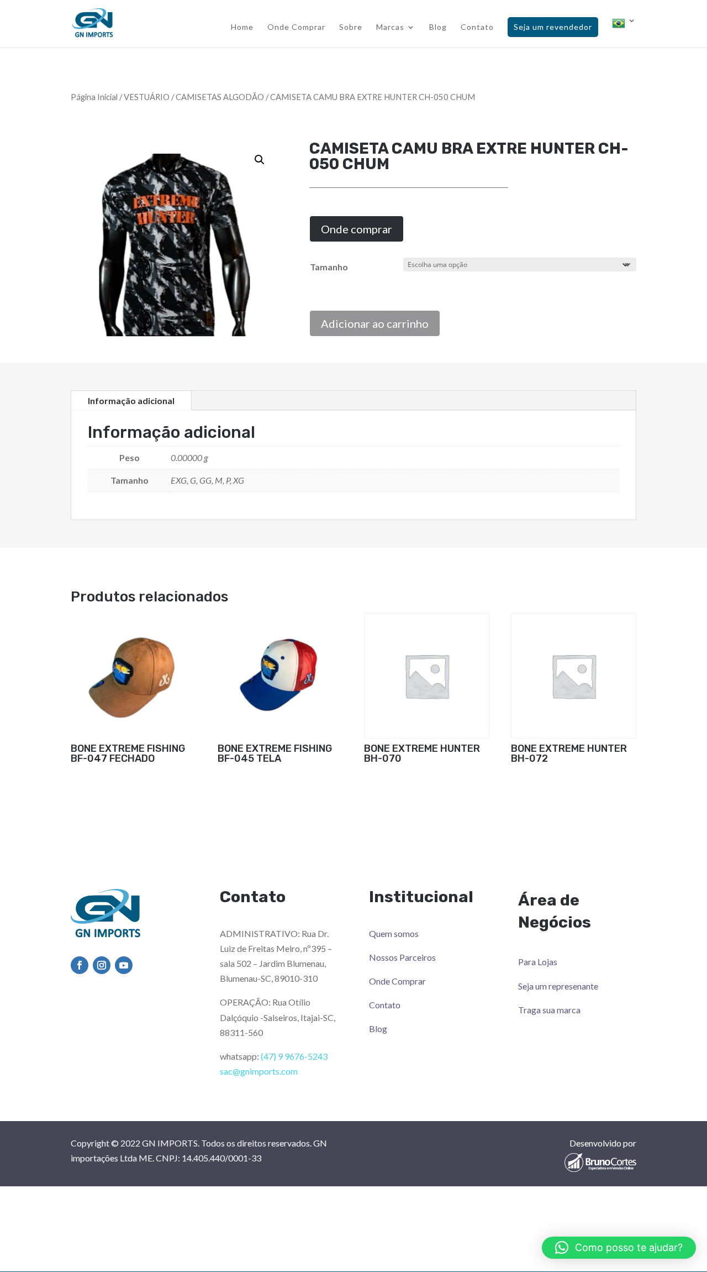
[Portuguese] (624, 32)
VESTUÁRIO (147, 97)
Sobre (350, 27)
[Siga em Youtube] (124, 965)
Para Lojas (537, 961)
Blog (438, 27)
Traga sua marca (549, 1009)
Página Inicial (94, 97)
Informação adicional (131, 400)
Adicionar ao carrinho (375, 323)
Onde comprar (356, 228)
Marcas (390, 27)
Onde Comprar (296, 27)
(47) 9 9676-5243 (294, 1056)
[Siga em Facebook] (79, 965)
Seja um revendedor (553, 27)
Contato (477, 27)
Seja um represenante (558, 986)
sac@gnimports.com (259, 1071)
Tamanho (329, 266)
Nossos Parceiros (402, 957)
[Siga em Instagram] (101, 965)
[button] (260, 160)
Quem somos (394, 933)
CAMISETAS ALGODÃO (220, 97)
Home (242, 27)
